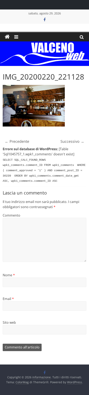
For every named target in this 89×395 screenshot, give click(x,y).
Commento (11, 215)
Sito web (9, 322)
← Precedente (17, 141)
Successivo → (72, 141)
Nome (9, 275)
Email (8, 299)
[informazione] (7, 37)
